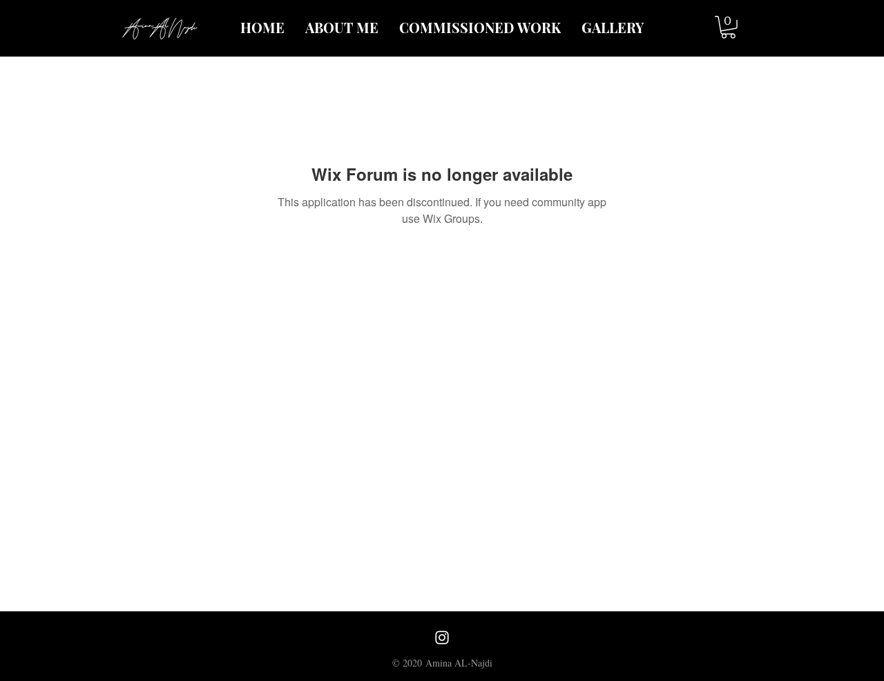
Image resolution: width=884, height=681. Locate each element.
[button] (728, 27)
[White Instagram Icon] (442, 638)
